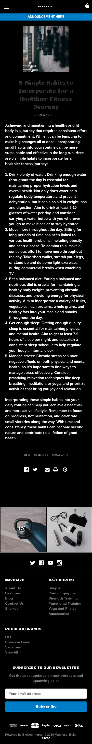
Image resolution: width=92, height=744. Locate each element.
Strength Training (63, 598)
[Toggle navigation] (6, 6)
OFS (8, 637)
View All (11, 652)
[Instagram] (59, 563)
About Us (13, 588)
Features (12, 593)
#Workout (60, 455)
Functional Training (65, 603)
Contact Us (14, 603)
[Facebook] (26, 469)
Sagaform (13, 647)
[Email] (47, 469)
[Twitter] (35, 469)
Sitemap (12, 609)
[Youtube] (50, 563)
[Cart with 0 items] (87, 6)
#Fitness (41, 455)
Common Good (17, 642)
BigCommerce (32, 734)
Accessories (59, 614)
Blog (9, 598)
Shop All (56, 588)
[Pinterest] (65, 469)
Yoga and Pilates (63, 609)
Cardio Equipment (64, 593)
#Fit (27, 455)
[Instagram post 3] (23, 529)
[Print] (55, 469)
